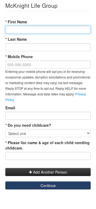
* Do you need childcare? (28, 125)
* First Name (16, 21)
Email (10, 107)
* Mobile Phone (19, 56)
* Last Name (16, 39)
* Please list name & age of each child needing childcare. (47, 145)
